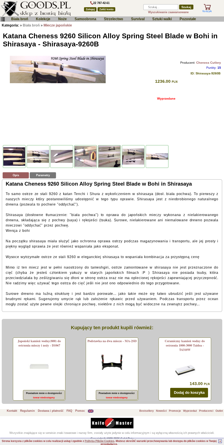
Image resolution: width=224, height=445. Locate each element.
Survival (138, 19)
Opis (16, 175)
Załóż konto (106, 9)
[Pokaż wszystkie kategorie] (3, 19)
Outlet (219, 411)
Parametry (43, 175)
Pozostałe (188, 19)
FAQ (69, 410)
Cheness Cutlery (208, 62)
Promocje (175, 411)
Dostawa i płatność (50, 410)
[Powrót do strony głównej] (39, 8)
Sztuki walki (162, 19)
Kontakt (12, 410)
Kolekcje (43, 19)
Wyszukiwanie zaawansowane (168, 12)
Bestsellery (146, 411)
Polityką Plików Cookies (99, 441)
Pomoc (80, 410)
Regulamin (27, 410)
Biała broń (19, 19)
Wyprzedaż (190, 411)
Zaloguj (90, 9)
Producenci (206, 411)
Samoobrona (85, 19)
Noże (62, 19)
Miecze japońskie (58, 25)
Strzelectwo (113, 19)
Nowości (161, 411)
